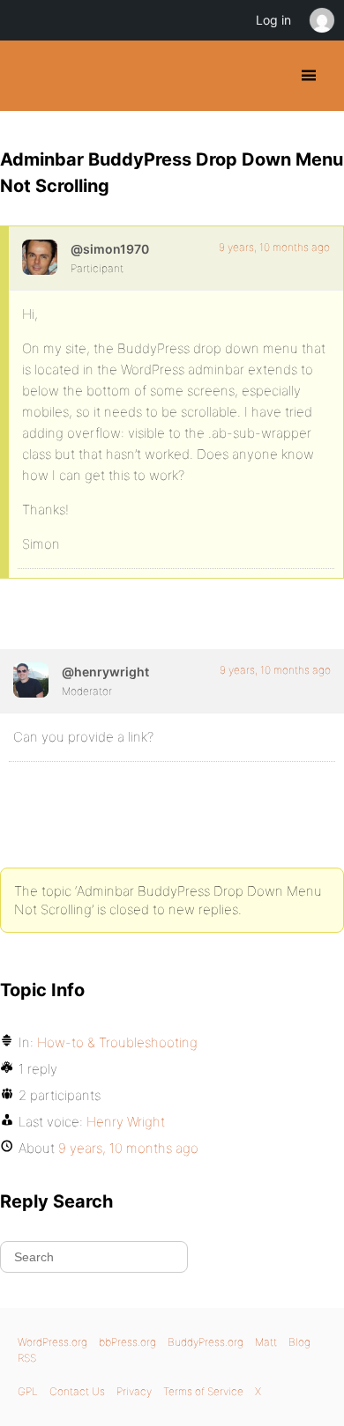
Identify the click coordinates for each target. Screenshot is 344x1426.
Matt (266, 1341)
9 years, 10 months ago (274, 247)
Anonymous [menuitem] (321, 20)
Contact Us (77, 1391)
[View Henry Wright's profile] (31, 680)
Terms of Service (203, 1391)
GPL (28, 1391)
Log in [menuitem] (273, 19)
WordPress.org (52, 1341)
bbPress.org (127, 1341)
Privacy (134, 1391)
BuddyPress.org (28, 76)
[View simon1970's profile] (39, 257)
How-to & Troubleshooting (117, 1042)
